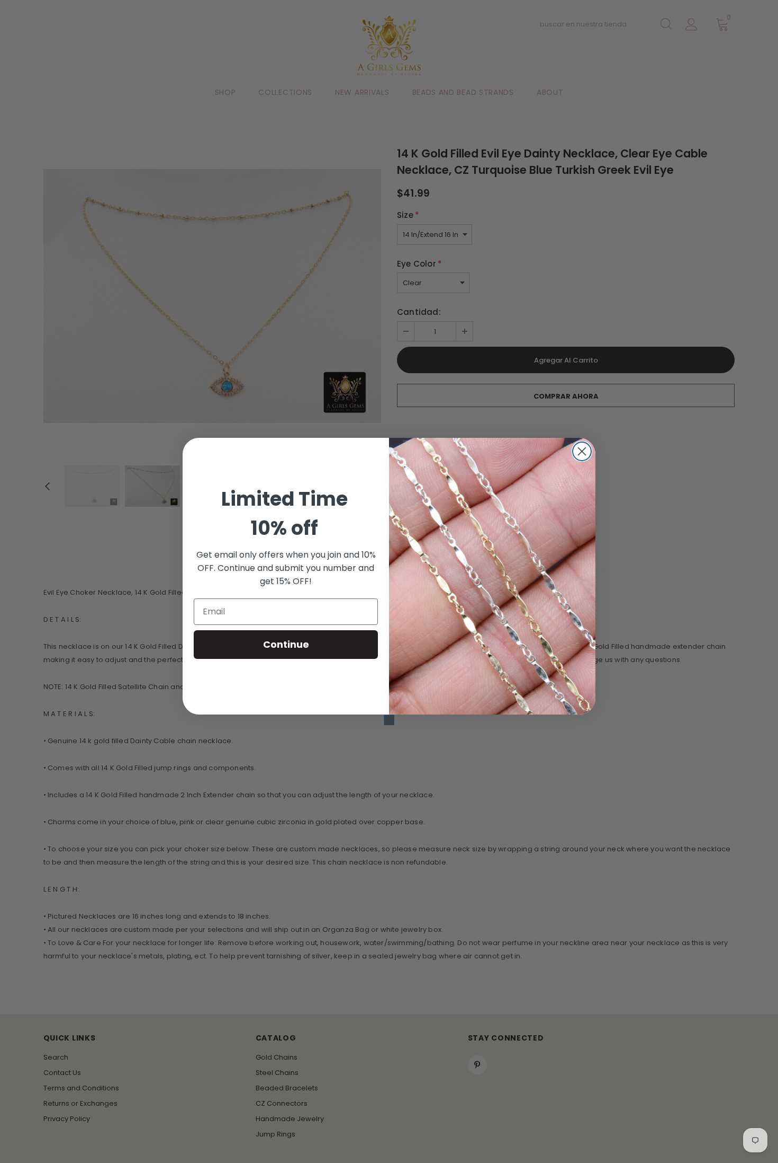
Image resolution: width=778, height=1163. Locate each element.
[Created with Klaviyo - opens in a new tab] (389, 720)
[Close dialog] (582, 451)
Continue (286, 644)
